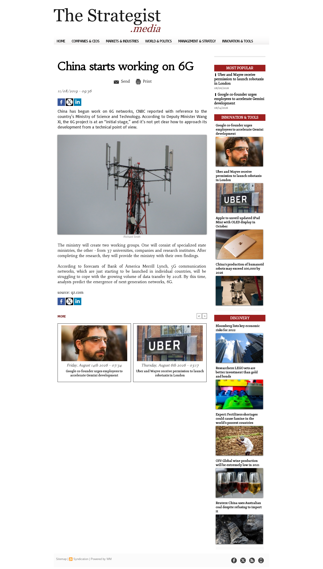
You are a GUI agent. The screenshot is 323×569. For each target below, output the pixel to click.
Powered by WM (101, 559)
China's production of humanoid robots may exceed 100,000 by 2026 (240, 268)
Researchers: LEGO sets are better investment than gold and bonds (237, 372)
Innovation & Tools (237, 41)
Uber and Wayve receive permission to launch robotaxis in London (170, 373)
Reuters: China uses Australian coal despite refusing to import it (239, 507)
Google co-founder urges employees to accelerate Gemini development (94, 373)
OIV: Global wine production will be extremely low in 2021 (237, 463)
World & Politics (158, 41)
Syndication (80, 559)
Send (125, 81)
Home (61, 41)
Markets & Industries (123, 41)
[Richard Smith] (132, 136)
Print (147, 81)
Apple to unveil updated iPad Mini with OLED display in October (238, 222)
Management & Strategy (197, 41)
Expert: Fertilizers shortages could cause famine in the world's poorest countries (237, 418)
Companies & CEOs (86, 41)
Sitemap (61, 559)
